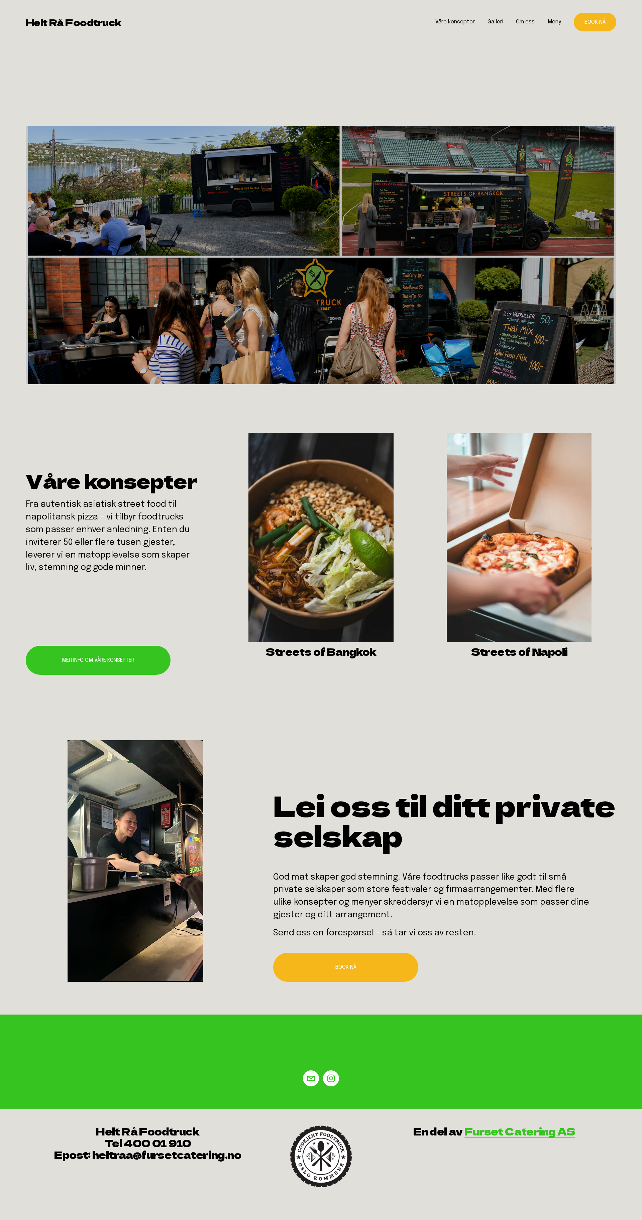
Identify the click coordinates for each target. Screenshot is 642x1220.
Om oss (525, 22)
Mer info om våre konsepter (98, 660)
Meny (554, 22)
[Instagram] (331, 1078)
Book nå (595, 22)
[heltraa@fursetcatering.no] (311, 1078)
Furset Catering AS (519, 1131)
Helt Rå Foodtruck (74, 22)
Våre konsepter (455, 22)
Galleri (495, 22)
